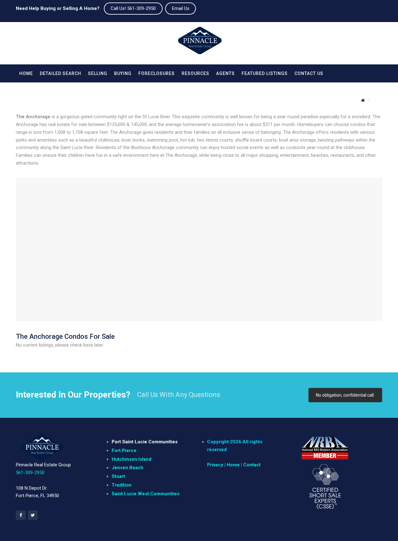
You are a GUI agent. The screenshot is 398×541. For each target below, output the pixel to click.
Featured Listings (265, 73)
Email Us (180, 8)
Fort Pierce (124, 450)
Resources (195, 73)
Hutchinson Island (131, 459)
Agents (225, 73)
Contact (252, 465)
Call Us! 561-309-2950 (133, 8)
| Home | (233, 465)
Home (26, 73)
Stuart (118, 476)
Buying (123, 73)
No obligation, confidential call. (345, 395)
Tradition (122, 485)
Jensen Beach (127, 467)
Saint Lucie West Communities (145, 494)
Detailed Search (60, 73)
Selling (97, 73)
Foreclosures (156, 73)
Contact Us (308, 73)
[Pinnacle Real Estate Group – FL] (199, 43)
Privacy (215, 465)
